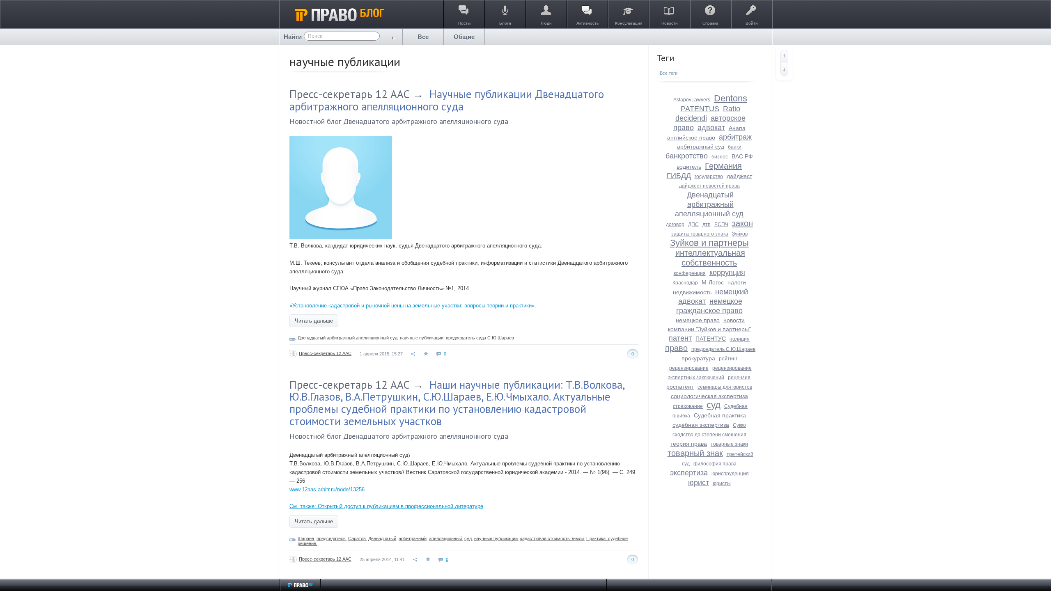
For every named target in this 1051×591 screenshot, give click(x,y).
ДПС (693, 224)
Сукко (739, 425)
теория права (688, 443)
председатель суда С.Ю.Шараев (480, 337)
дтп (706, 224)
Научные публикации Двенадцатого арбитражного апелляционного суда (446, 100)
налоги (736, 282)
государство (709, 176)
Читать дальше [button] (314, 321)
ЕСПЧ (721, 224)
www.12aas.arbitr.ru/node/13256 (327, 489)
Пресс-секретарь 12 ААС (349, 94)
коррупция (727, 272)
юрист (698, 483)
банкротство (686, 156)
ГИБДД (679, 176)
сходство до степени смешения (709, 435)
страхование (688, 406)
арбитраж (735, 137)
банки (734, 147)
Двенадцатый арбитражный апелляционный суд (347, 337)
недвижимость (692, 292)
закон (742, 223)
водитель (689, 166)
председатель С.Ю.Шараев (723, 349)
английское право (691, 137)
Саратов (357, 538)
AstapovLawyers (691, 100)
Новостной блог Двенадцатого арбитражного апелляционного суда (398, 121)
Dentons (730, 98)
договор (675, 224)
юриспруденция (730, 473)
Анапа (737, 128)
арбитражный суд (700, 146)
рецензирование (689, 368)
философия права (715, 464)
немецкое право (698, 320)
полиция (740, 339)
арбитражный (413, 538)
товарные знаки (729, 444)
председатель (331, 538)
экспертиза (689, 473)
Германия (723, 165)
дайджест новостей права (709, 186)
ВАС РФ (742, 156)
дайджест (739, 176)
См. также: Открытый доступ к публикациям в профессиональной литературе (386, 506)
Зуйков (740, 234)
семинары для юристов (725, 387)
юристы (722, 483)
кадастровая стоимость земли (552, 538)
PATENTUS (700, 109)
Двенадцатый (382, 538)
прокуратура (698, 358)
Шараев (306, 538)
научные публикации (421, 337)
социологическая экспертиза (709, 396)
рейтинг (728, 359)
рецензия (739, 377)
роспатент (680, 386)
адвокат (711, 128)
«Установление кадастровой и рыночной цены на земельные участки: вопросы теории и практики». (412, 305)
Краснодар (685, 283)
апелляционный (445, 538)
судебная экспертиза (700, 424)
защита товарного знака (699, 234)
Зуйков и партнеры (709, 243)
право (676, 348)
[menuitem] (423, 37)
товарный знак (695, 453)
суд (468, 538)
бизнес (719, 157)
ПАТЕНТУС (710, 338)
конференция (690, 273)
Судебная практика (720, 415)
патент (680, 338)
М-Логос (713, 282)
